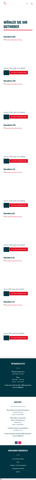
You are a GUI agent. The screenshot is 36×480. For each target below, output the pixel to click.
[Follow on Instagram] (19, 442)
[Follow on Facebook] (16, 442)
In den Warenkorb (18, 73)
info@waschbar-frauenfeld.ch (18, 428)
